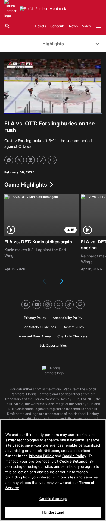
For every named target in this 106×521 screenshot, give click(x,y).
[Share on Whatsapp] (8, 160)
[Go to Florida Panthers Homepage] (43, 8)
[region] (53, 470)
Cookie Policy (74, 456)
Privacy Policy (41, 456)
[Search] (7, 26)
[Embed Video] (52, 160)
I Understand (53, 512)
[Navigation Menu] (98, 26)
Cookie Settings (73, 461)
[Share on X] (19, 160)
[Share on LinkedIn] (30, 160)
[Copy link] (41, 160)
